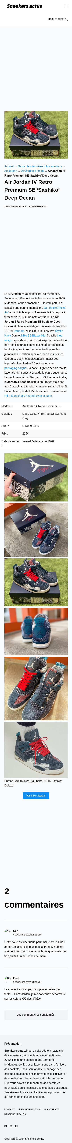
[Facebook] (5, 1126)
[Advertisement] (36, 64)
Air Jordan (10, 170)
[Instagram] (16, 1126)
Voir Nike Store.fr (36, 795)
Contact (9, 1109)
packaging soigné (15, 368)
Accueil (9, 166)
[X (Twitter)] (11, 1126)
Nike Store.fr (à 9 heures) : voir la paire (28, 395)
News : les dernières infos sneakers (40, 166)
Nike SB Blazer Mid (33, 335)
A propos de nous (29, 1109)
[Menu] (66, 6)
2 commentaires (36, 206)
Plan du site (51, 1109)
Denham (19, 330)
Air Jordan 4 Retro (32, 170)
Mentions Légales (15, 1114)
